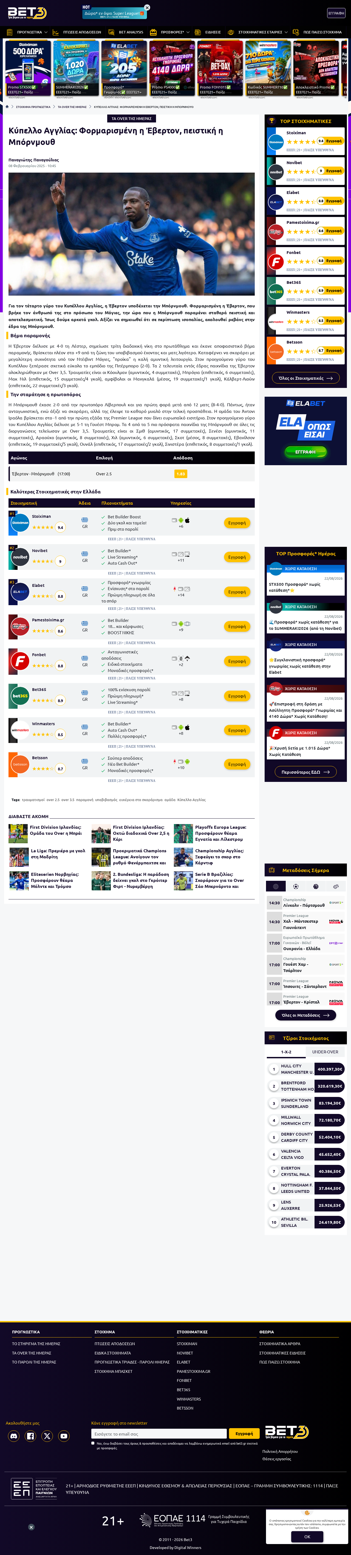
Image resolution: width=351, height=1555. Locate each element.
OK (307, 1536)
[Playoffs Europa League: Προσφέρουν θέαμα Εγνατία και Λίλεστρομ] (183, 833)
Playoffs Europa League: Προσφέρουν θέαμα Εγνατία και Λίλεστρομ (220, 833)
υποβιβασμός (106, 799)
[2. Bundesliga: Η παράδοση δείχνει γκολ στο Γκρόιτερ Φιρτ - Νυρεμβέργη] (101, 880)
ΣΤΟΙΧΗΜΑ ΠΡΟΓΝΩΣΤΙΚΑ (33, 106)
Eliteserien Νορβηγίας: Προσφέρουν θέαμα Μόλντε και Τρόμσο (55, 880)
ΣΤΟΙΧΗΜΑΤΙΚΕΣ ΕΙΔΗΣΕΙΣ (282, 1352)
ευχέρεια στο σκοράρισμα (141, 799)
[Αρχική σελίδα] (7, 106)
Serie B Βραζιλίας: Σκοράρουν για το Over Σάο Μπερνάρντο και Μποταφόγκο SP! (219, 880)
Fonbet (39, 654)
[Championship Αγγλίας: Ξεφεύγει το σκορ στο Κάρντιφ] (183, 857)
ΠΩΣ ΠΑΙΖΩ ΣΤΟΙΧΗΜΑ (279, 1361)
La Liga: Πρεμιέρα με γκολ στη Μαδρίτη (58, 853)
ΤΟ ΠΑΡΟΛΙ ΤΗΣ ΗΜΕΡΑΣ (34, 1361)
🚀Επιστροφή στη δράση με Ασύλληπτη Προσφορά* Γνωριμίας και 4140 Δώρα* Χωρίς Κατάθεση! (305, 710)
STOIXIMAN (187, 1343)
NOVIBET (185, 1352)
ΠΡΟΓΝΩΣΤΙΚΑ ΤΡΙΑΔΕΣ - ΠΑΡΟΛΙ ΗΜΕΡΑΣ (132, 1361)
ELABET (183, 1361)
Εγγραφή (237, 522)
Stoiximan (41, 516)
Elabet (38, 585)
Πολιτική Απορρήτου (280, 1451)
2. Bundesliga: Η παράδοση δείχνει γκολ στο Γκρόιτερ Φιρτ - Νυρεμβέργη (141, 880)
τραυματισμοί (33, 799)
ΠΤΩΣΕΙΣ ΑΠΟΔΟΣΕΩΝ (115, 1343)
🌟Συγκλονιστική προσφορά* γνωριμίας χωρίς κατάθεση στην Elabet (300, 666)
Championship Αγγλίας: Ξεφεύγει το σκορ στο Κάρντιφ (219, 856)
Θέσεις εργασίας (276, 1458)
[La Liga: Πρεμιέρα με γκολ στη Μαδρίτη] (19, 857)
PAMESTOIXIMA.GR (193, 1371)
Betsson (40, 757)
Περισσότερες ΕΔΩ (301, 772)
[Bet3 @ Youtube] (64, 1436)
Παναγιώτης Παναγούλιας (34, 159)
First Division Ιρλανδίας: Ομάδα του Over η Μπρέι (56, 830)
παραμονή (84, 799)
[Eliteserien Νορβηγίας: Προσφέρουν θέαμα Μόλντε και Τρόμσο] (19, 880)
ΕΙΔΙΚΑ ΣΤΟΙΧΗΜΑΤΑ (113, 1352)
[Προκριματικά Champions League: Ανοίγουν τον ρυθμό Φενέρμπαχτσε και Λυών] (101, 857)
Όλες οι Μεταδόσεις (301, 1015)
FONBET (184, 1380)
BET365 (183, 1389)
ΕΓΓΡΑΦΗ (336, 13)
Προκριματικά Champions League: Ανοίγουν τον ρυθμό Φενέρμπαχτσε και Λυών (139, 857)
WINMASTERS (189, 1398)
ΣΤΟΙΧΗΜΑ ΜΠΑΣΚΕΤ (113, 1371)
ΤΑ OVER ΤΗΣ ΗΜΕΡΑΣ (72, 106)
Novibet (39, 550)
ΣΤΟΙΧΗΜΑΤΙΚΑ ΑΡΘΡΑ (279, 1343)
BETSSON (185, 1407)
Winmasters (43, 723)
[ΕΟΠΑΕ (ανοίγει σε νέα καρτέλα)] (194, 1520)
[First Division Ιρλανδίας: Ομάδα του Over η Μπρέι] (18, 833)
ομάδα (170, 799)
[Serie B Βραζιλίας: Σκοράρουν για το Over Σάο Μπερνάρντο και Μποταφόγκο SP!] (183, 880)
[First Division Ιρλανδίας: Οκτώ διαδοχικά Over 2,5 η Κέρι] (101, 833)
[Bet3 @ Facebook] (30, 1436)
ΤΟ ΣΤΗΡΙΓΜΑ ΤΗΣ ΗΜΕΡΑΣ (36, 1343)
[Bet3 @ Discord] (13, 1436)
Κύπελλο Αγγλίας (191, 799)
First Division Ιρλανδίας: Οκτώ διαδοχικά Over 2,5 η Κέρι (141, 833)
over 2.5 (53, 799)
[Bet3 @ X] (47, 1436)
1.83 (181, 473)
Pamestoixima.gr (48, 619)
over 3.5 (67, 799)
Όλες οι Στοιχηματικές (301, 378)
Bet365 (39, 689)
